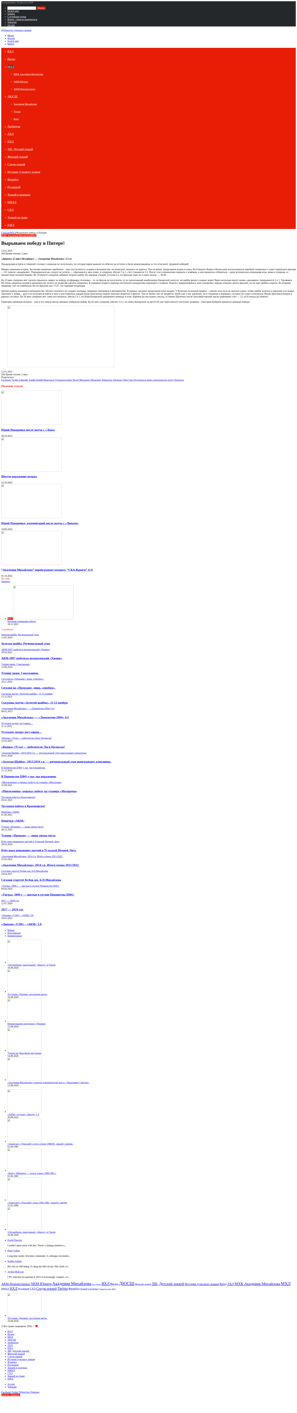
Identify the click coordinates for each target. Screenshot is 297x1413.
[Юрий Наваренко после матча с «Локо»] (31, 423)
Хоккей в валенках (18, 194)
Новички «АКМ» (12, 820)
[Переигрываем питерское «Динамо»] (24, 1021)
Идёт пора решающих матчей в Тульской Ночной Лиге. (38, 850)
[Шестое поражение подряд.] (31, 470)
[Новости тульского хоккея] (16, 30)
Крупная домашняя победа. (21, 621)
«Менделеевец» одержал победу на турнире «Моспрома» (39, 791)
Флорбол (13, 179)
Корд (16, 119)
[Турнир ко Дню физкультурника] (24, 1050)
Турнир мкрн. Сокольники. (20, 673)
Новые (11, 930)
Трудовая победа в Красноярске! (23, 806)
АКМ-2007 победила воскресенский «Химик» (31, 658)
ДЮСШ (12, 96)
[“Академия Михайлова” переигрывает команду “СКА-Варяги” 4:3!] (31, 564)
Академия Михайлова (25, 104)
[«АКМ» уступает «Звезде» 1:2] (24, 1111)
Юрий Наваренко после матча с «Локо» (28, 429)
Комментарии (14, 935)
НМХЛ (11, 202)
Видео (11, 59)
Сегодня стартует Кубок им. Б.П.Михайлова (31, 880)
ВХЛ (10, 51)
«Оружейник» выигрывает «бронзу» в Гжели (31, 965)
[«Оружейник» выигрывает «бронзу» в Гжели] (24, 962)
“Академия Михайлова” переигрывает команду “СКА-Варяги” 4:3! (47, 569)
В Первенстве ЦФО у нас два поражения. (28, 776)
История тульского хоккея (23, 172)
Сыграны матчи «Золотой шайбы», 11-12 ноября (34, 702)
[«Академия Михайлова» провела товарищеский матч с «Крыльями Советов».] (24, 1079)
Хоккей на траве (17, 217)
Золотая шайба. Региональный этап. (26, 643)
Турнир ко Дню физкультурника (24, 1053)
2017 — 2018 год (12, 909)
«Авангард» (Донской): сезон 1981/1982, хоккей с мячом (37, 1202)
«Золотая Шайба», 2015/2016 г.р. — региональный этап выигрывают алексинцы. (56, 761)
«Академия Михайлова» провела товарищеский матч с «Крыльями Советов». (48, 1082)
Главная (5, 232)
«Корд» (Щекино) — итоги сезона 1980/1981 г (31, 1173)
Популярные (14, 933)
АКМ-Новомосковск (24, 89)
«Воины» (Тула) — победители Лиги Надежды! (33, 747)
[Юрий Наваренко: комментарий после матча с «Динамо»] (31, 517)
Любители (13, 126)
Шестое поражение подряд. (19, 476)
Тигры (17, 111)
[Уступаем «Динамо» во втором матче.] (24, 991)
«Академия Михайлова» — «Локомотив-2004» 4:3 (35, 717)
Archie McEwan (15, 1271)
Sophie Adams (14, 1261)
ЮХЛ (10, 225)
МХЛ (10, 66)
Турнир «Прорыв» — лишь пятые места (28, 835)
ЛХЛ (10, 134)
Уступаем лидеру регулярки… (21, 732)
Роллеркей (13, 187)
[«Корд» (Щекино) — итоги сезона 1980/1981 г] (24, 1170)
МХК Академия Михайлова (28, 74)
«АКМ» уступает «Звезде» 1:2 (23, 1114)
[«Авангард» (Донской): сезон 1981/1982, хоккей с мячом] (24, 1200)
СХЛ (10, 209)
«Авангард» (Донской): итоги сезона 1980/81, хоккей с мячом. (40, 1144)
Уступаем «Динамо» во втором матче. (27, 994)
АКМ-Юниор (21, 81)
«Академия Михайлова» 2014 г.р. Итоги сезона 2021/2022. (40, 865)
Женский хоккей (17, 156)
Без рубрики (96, 1284)
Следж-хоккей (16, 164)
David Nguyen (14, 1240)
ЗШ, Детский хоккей (20, 149)
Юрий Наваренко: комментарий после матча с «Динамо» (40, 523)
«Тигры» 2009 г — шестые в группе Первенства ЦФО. (37, 894)
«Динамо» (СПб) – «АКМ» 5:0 (21, 924)
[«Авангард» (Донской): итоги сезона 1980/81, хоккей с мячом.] (24, 1141)
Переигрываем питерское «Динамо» (26, 1023)
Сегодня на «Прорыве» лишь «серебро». (28, 687)
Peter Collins (13, 1250)
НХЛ (10, 141)
